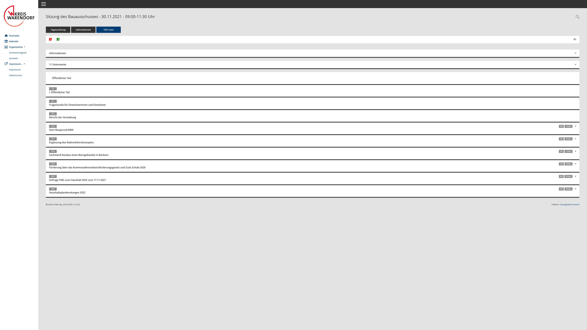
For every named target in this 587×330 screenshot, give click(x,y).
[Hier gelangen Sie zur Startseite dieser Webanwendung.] (19, 16)
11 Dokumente (57, 64)
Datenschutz (15, 75)
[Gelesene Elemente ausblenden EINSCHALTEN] (575, 39)
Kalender (13, 41)
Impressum (15, 69)
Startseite (14, 35)
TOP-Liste (108, 29)
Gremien (13, 58)
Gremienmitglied (17, 52)
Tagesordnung (58, 29)
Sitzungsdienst (569, 204)
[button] (19, 47)
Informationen (83, 29)
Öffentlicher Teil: (61, 78)
